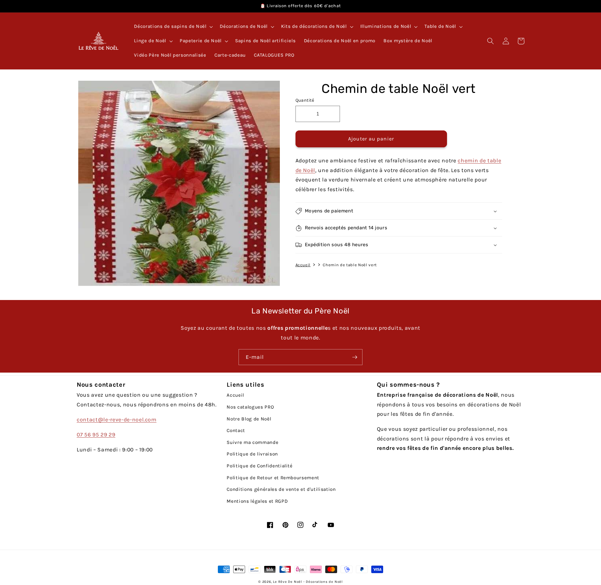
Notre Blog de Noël (249, 419)
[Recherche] (490, 40)
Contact (236, 430)
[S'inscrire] (354, 357)
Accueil (303, 264)
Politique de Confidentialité (259, 466)
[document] (177, 185)
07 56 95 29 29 (96, 434)
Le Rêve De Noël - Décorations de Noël (308, 582)
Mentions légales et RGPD (257, 501)
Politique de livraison (252, 454)
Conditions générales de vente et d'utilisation (281, 489)
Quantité (304, 100)
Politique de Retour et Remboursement (273, 478)
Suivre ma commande (252, 442)
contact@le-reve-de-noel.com (117, 419)
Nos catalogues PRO (250, 407)
